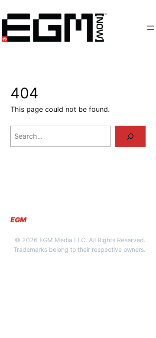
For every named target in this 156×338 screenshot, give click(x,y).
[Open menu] (151, 28)
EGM (18, 219)
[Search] (130, 136)
